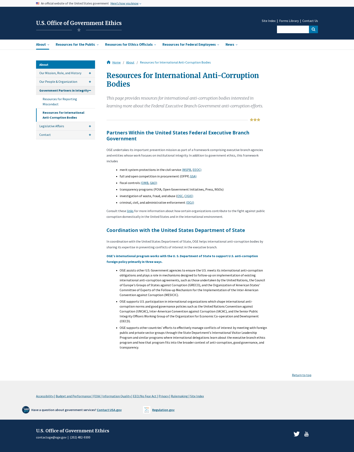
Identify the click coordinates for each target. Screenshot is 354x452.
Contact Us (310, 20)
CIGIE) (188, 196)
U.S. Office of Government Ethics (79, 23)
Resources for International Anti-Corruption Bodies (63, 114)
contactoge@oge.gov (51, 437)
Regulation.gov (163, 410)
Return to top (301, 375)
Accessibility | (45, 396)
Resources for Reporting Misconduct (60, 101)
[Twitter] (297, 434)
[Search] (313, 29)
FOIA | (97, 396)
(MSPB (186, 170)
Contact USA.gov (109, 410)
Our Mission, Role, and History (60, 73)
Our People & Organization (58, 81)
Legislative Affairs (51, 126)
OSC (180, 196)
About (130, 62)
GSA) (193, 176)
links (130, 211)
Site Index (269, 20)
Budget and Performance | (74, 396)
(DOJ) (190, 202)
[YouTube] (306, 434)
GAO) (153, 183)
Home (116, 62)
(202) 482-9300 (80, 437)
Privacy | (164, 396)
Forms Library (289, 20)
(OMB (145, 183)
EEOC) (197, 170)
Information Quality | (117, 396)
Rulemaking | (180, 396)
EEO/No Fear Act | (145, 396)
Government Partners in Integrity (64, 90)
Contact (45, 135)
